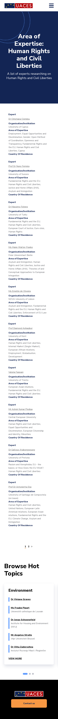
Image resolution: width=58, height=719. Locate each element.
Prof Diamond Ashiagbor (20, 328)
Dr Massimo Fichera (18, 206)
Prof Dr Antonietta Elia (19, 486)
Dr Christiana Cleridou (19, 119)
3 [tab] (33, 674)
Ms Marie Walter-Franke (20, 247)
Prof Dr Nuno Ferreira (18, 166)
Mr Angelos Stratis (21, 635)
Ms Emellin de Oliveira (19, 291)
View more (15, 658)
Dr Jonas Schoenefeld (23, 619)
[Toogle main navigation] (51, 5)
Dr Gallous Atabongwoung (21, 449)
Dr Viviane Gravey (21, 599)
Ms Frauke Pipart (20, 607)
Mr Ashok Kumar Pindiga (20, 409)
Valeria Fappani (15, 372)
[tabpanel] (29, 623)
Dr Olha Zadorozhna (22, 646)
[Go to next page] (32, 546)
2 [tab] (30, 674)
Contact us (29, 703)
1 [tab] (25, 674)
